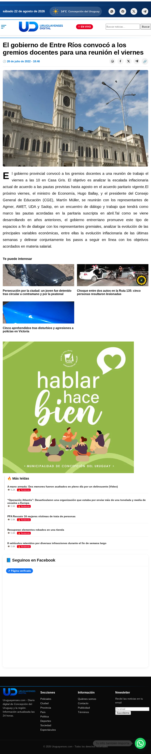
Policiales (45, 698)
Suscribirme (123, 713)
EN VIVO (86, 26)
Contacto (83, 703)
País (42, 712)
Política (44, 716)
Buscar (146, 26)
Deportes (45, 720)
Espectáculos (48, 729)
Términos (83, 712)
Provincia (45, 707)
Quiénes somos (87, 698)
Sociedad (45, 725)
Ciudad (44, 703)
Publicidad (84, 707)
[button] (140, 743)
